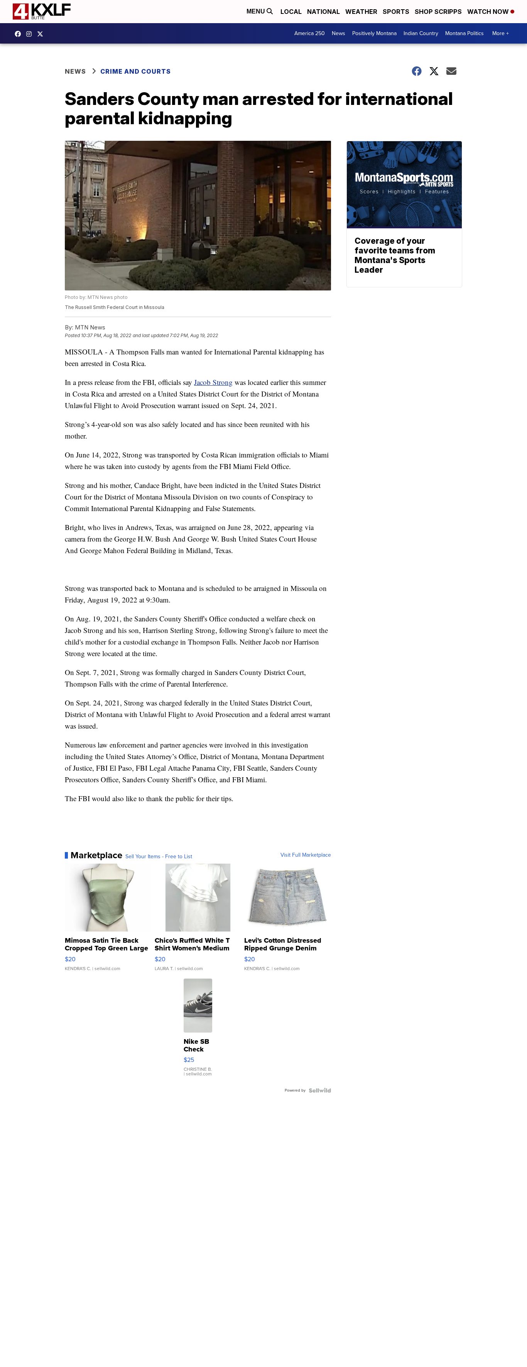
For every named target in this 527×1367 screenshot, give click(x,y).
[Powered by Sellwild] (320, 1090)
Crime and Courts (135, 71)
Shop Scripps (438, 11)
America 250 (309, 33)
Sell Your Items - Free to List (158, 856)
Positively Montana (374, 33)
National (323, 11)
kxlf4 (20, 34)
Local (291, 11)
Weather (361, 11)
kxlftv (30, 34)
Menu (257, 11)
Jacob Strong (213, 382)
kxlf (42, 34)
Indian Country (421, 33)
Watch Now (488, 11)
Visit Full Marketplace (305, 855)
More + (500, 33)
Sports (396, 11)
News (338, 33)
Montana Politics (464, 33)
